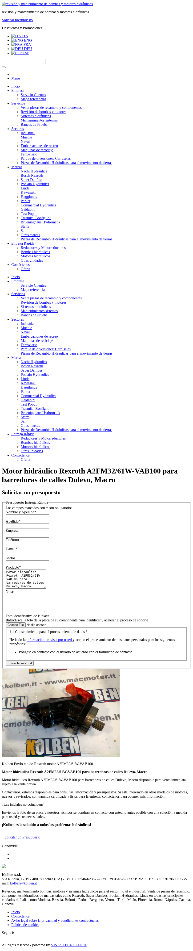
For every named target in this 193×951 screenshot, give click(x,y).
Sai (23, 231)
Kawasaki (28, 192)
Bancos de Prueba (34, 124)
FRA (27, 44)
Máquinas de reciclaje (37, 150)
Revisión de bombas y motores (43, 112)
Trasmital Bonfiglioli (36, 218)
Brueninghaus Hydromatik (40, 222)
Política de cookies (25, 925)
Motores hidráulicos (35, 256)
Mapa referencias (33, 99)
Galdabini (28, 209)
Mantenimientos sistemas (39, 120)
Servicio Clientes (33, 95)
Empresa (17, 90)
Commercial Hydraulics (38, 205)
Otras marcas (30, 235)
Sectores (17, 129)
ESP (25, 53)
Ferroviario (29, 154)
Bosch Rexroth (32, 175)
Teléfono (12, 540)
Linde (25, 188)
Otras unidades (32, 260)
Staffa (25, 226)
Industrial (28, 133)
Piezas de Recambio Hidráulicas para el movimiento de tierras (66, 163)
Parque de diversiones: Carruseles (46, 158)
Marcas (16, 167)
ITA (24, 36)
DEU (27, 49)
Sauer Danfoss (31, 180)
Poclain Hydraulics (35, 184)
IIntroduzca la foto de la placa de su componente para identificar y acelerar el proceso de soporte (77, 620)
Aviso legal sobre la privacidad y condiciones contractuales (55, 920)
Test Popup (29, 214)
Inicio (15, 86)
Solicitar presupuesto (17, 20)
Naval (25, 141)
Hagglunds (29, 197)
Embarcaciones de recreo (39, 146)
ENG (27, 40)
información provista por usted (50, 640)
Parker (25, 201)
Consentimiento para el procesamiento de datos (51, 632)
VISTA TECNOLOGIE (69, 945)
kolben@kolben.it (23, 883)
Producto (13, 567)
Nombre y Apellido (21, 512)
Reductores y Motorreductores (43, 248)
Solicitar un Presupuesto (22, 837)
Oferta (25, 269)
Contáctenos (20, 265)
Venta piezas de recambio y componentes (51, 107)
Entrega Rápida (22, 243)
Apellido (13, 521)
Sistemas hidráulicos (36, 116)
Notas (10, 592)
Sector (10, 558)
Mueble (26, 137)
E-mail (11, 549)
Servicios (18, 103)
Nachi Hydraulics (34, 171)
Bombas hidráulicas (35, 252)
